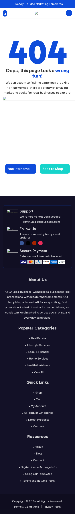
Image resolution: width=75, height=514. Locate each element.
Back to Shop (52, 169)
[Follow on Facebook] (22, 243)
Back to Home (19, 169)
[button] (4, 3)
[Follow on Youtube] (34, 243)
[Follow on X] (28, 243)
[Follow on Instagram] (40, 243)
